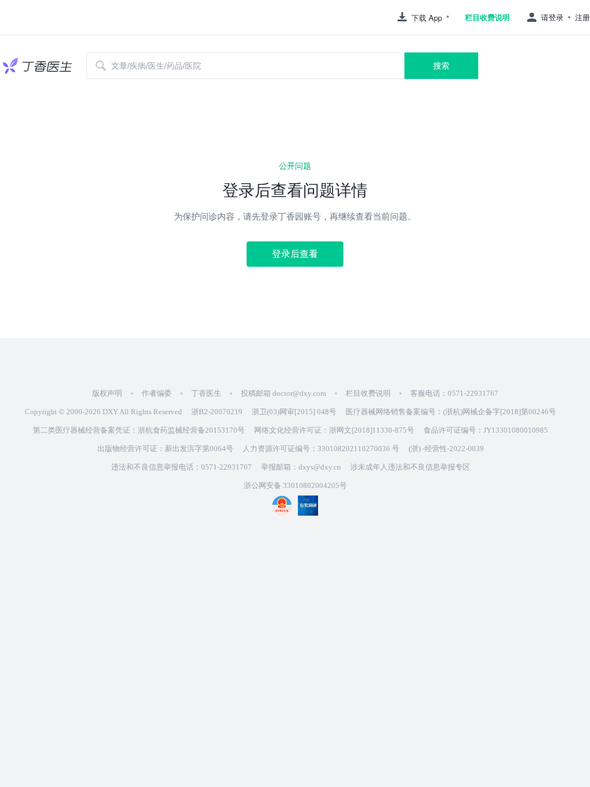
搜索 (441, 65)
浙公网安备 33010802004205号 (295, 485)
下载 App (426, 17)
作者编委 (157, 393)
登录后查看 (295, 254)
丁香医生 (206, 393)
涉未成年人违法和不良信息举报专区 (410, 467)
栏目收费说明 (487, 17)
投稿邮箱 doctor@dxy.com (283, 393)
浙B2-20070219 (217, 411)
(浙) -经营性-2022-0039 (446, 448)
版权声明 (107, 393)
